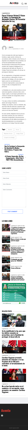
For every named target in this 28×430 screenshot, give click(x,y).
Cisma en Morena (15, 268)
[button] (25, 4)
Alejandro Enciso (8, 133)
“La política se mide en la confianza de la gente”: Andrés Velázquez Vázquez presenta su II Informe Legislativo (18, 230)
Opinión (13, 237)
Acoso (17, 129)
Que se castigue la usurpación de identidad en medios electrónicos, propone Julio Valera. (14, 148)
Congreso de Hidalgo (9, 137)
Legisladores (6, 13)
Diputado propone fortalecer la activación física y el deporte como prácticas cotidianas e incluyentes (17, 250)
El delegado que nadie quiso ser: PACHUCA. (17, 260)
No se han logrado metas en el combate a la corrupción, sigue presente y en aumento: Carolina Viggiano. (13, 389)
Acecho (10, 129)
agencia (11, 47)
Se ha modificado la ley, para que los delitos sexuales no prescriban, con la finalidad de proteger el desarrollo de (13, 334)
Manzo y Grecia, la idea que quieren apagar (18, 239)
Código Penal (19, 133)
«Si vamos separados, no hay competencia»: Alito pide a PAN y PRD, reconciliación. (14, 158)
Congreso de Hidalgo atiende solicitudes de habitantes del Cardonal (17, 278)
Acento (5, 410)
